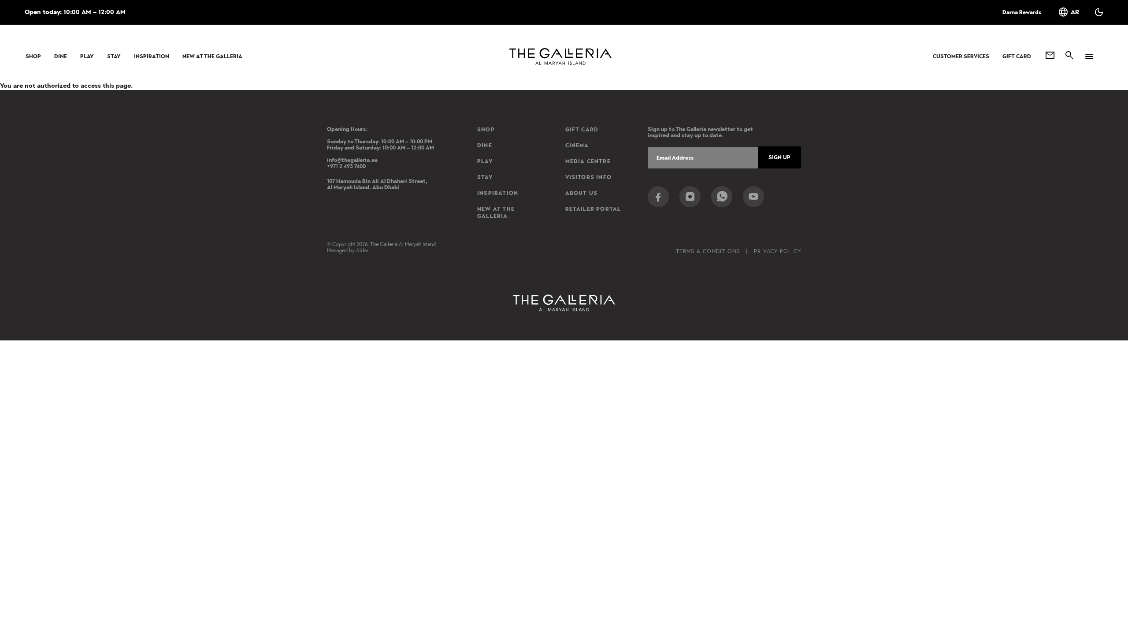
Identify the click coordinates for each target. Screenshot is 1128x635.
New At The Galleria (212, 56)
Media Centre (588, 161)
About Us (581, 193)
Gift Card (582, 130)
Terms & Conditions (708, 251)
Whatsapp (721, 196)
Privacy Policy (777, 251)
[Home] (560, 56)
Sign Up (779, 157)
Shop (33, 56)
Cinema (577, 145)
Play (87, 56)
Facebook (658, 196)
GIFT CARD (1016, 56)
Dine (60, 56)
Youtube (753, 196)
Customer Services (961, 56)
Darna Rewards (1021, 12)
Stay (114, 56)
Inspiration (151, 56)
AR (1068, 12)
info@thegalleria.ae (352, 160)
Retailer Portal (593, 209)
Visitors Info (588, 177)
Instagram (690, 196)
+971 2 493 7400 (346, 166)
